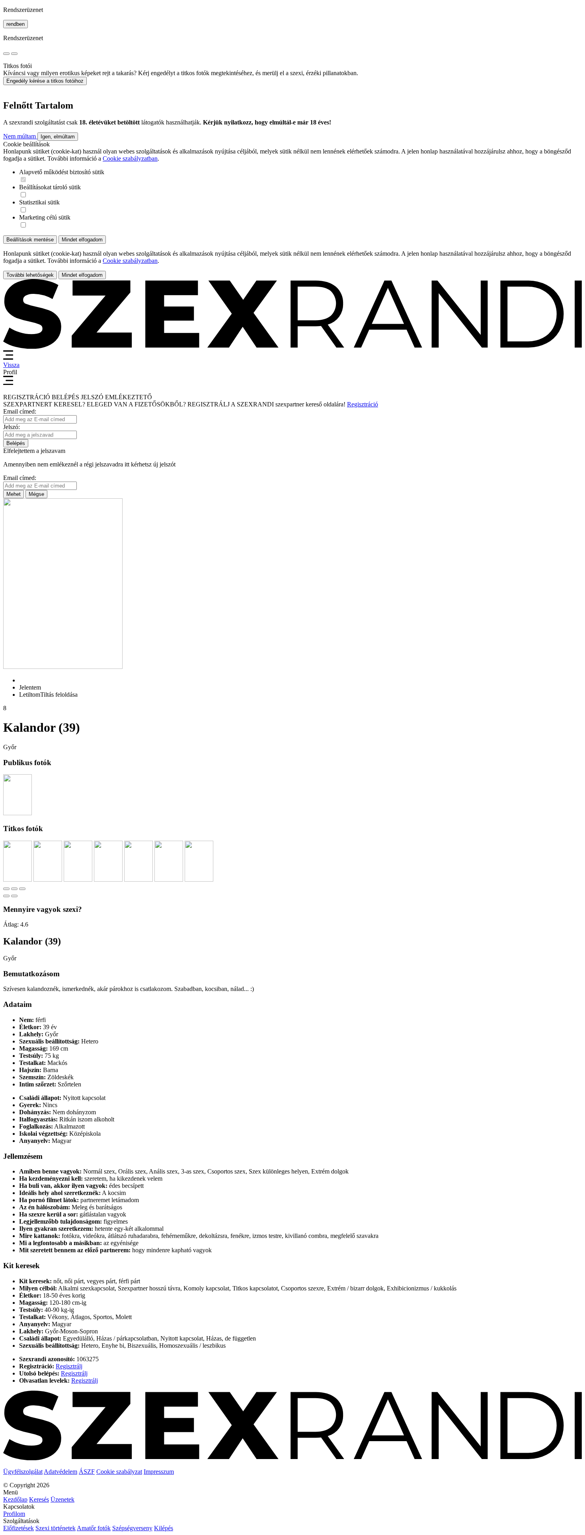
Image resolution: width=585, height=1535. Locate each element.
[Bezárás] (6, 889)
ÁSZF (87, 1471)
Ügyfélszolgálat (23, 1471)
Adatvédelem (60, 1471)
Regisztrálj (69, 1366)
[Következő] (14, 896)
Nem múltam (20, 136)
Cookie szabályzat (119, 1471)
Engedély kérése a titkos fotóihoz (45, 81)
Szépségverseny (132, 1528)
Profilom (14, 1513)
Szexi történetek (55, 1528)
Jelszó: (11, 427)
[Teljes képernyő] (14, 889)
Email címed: (19, 411)
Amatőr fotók (94, 1528)
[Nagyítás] (22, 889)
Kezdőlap (15, 1499)
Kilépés (163, 1528)
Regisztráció (362, 404)
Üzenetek (62, 1499)
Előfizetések (18, 1528)
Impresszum (159, 1471)
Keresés (39, 1499)
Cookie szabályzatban (130, 158)
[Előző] (6, 896)
